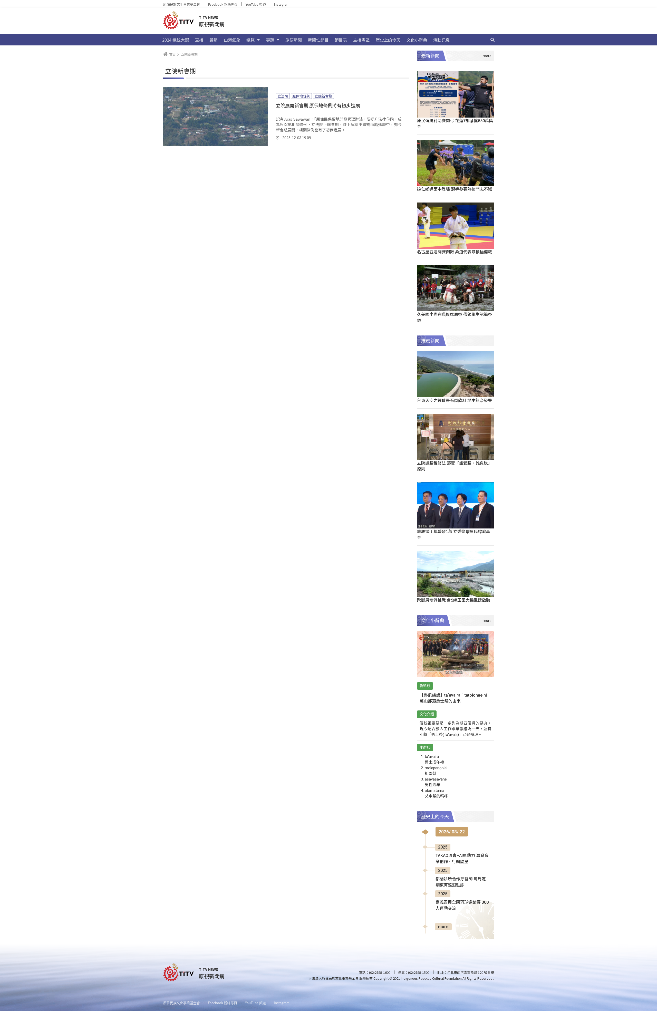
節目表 (341, 40)
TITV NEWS (208, 18)
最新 (213, 40)
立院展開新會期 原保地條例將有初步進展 (318, 105)
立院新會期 (323, 96)
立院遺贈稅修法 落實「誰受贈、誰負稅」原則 (454, 466)
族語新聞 (293, 40)
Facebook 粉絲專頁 (222, 4)
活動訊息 (441, 40)
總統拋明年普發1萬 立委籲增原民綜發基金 (453, 534)
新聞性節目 (318, 40)
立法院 (282, 96)
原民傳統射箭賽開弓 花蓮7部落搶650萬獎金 (455, 123)
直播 (199, 40)
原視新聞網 (212, 24)
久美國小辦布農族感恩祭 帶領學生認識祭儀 (454, 317)
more (443, 926)
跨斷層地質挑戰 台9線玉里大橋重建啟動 (453, 600)
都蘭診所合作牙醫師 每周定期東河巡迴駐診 (461, 882)
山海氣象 (232, 40)
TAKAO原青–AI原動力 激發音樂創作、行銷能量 (462, 858)
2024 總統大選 (175, 40)
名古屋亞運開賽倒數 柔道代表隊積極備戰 (454, 251)
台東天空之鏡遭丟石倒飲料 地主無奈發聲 (454, 400)
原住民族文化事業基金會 (181, 4)
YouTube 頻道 (256, 4)
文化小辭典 (417, 40)
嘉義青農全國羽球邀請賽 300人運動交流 (462, 905)
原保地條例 (301, 96)
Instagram (281, 4)
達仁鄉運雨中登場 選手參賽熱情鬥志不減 (454, 189)
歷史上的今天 (388, 40)
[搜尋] (492, 39)
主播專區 (361, 40)
